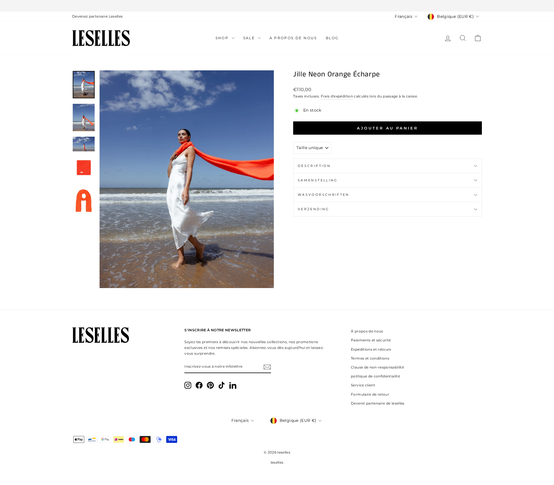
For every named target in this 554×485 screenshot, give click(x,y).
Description (314, 166)
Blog (332, 38)
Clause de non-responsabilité (377, 367)
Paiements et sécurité (371, 340)
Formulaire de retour (370, 394)
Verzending (314, 209)
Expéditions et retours (371, 349)
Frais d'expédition (337, 96)
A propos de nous (293, 38)
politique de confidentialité (375, 376)
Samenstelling (318, 180)
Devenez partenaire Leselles (97, 16)
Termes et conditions (370, 358)
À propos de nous (367, 331)
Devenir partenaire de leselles (378, 403)
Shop (223, 38)
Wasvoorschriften (323, 195)
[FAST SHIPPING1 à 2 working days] (277, 6)
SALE (250, 38)
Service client (363, 385)
